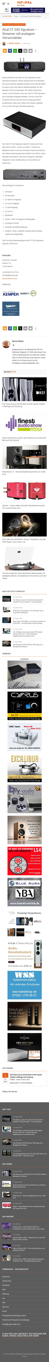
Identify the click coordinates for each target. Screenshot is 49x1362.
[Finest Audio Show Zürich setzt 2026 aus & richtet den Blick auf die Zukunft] (24, 423)
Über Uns (5, 1307)
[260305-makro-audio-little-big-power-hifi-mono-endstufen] (25, 688)
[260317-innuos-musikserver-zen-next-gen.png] (25, 1061)
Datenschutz (6, 1281)
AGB (3, 1289)
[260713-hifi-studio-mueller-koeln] (25, 968)
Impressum (6, 1276)
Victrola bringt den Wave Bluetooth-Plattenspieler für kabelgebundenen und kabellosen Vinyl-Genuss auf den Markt (24, 575)
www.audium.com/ (9, 278)
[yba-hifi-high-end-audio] (25, 906)
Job (3, 1298)
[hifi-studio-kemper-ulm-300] (10, 299)
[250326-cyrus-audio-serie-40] (25, 719)
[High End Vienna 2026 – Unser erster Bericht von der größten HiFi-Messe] (6, 1247)
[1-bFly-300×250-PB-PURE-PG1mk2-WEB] (25, 813)
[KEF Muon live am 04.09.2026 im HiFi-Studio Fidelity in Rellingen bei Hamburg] (24, 389)
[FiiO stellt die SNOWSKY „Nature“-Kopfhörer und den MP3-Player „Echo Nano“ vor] (24, 524)
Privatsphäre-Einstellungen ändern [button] (14, 1315)
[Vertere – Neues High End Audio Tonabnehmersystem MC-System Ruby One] (24, 491)
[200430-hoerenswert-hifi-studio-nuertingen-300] (10, 315)
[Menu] (3, 3)
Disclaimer (6, 1285)
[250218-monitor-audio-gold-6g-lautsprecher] (25, 1030)
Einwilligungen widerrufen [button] (11, 1324)
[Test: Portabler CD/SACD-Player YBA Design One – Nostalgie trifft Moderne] (6, 643)
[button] (5, 51)
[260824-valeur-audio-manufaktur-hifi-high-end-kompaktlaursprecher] (25, 844)
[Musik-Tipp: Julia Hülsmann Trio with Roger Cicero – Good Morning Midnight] (6, 609)
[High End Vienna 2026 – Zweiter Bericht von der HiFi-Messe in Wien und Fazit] (6, 1236)
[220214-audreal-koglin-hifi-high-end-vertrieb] (25, 750)
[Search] (8, 3)
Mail (3, 1302)
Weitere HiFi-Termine (9, 1092)
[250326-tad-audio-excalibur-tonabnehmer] (25, 782)
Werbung (5, 1294)
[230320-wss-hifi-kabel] (25, 999)
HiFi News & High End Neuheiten (14, 24)
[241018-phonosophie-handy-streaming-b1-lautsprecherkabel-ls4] (25, 875)
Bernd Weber (14, 43)
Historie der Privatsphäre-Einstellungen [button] (15, 1320)
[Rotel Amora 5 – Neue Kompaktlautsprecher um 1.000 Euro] (24, 457)
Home (4, 1311)
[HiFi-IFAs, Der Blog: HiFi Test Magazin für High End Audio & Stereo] (24, 3)
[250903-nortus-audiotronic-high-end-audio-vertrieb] (25, 937)
